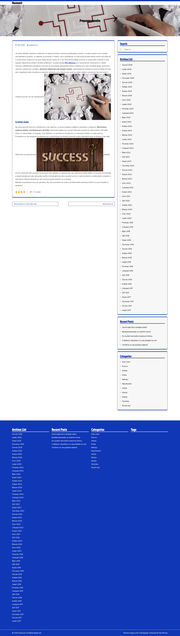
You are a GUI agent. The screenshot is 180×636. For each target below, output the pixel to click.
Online (124, 388)
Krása (124, 375)
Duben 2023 (127, 174)
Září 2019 (125, 236)
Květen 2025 (127, 87)
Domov (125, 366)
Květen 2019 (127, 253)
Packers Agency (129, 633)
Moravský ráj (108, 204)
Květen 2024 (127, 126)
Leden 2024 (126, 139)
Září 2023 (126, 157)
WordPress (163, 633)
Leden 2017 (126, 310)
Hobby (124, 371)
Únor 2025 (126, 100)
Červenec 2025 (128, 78)
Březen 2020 (127, 209)
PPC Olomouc (70, 63)
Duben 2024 (127, 131)
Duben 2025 (127, 91)
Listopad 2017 (127, 288)
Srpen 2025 (126, 74)
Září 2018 (125, 275)
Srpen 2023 (126, 161)
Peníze (124, 392)
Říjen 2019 (126, 231)
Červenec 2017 (128, 301)
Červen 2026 (127, 65)
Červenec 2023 (128, 166)
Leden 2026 (126, 69)
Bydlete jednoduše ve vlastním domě (136, 332)
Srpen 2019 (126, 240)
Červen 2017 (127, 306)
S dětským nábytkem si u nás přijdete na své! (139, 340)
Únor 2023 (126, 183)
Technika (125, 401)
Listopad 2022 (127, 187)
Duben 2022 (127, 192)
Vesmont (17, 3)
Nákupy (125, 379)
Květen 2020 (127, 205)
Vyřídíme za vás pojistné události (135, 345)
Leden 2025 (126, 104)
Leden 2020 (126, 218)
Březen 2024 (127, 135)
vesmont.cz (33, 45)
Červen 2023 (127, 170)
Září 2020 (126, 201)
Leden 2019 (126, 262)
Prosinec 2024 (127, 109)
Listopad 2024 (127, 113)
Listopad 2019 (127, 227)
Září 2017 (125, 293)
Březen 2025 (127, 95)
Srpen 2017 (126, 297)
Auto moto (126, 362)
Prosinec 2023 (127, 144)
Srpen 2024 (126, 122)
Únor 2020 (126, 214)
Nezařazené (126, 384)
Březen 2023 (127, 179)
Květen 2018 (127, 284)
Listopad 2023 (127, 148)
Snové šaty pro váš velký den (25, 204)
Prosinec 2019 (127, 223)
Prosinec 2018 (127, 266)
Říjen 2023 (126, 152)
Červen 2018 (127, 279)
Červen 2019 (127, 249)
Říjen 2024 (126, 117)
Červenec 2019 (128, 244)
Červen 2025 (127, 82)
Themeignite (143, 633)
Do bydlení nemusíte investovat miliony (137, 336)
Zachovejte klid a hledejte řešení (134, 327)
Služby (124, 397)
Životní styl (126, 406)
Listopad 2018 (127, 271)
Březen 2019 (127, 258)
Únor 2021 (126, 196)
